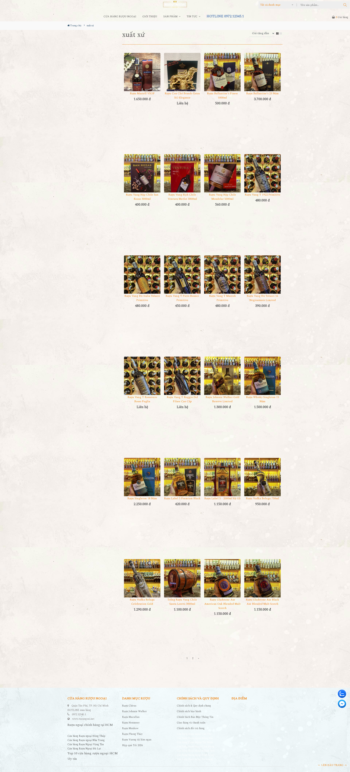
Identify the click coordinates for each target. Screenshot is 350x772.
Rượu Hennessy (131, 723)
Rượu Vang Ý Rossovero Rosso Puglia (142, 399)
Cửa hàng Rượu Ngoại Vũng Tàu (85, 744)
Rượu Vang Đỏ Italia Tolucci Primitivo (142, 298)
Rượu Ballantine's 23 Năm (262, 93)
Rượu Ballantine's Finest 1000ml (222, 95)
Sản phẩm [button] (170, 16)
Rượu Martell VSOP (142, 93)
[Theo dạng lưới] (277, 33)
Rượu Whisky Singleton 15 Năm (262, 399)
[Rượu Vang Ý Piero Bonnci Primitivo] (182, 279)
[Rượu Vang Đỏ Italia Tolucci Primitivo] (142, 279)
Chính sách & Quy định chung (194, 706)
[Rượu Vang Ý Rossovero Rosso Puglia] (142, 381)
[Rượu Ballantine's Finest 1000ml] (222, 77)
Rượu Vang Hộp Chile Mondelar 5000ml (222, 197)
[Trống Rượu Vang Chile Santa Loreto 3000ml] (182, 583)
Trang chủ (75, 25)
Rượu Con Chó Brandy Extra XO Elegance (182, 95)
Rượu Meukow (130, 728)
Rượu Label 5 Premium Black (182, 498)
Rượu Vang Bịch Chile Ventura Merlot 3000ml (182, 197)
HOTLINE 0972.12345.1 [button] (225, 16)
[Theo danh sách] (281, 33)
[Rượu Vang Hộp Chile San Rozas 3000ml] (142, 178)
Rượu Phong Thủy (132, 734)
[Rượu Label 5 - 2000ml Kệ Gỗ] (222, 482)
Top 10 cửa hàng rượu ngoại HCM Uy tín (92, 756)
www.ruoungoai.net (83, 719)
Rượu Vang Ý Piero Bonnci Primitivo (182, 298)
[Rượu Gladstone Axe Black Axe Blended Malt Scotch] (262, 583)
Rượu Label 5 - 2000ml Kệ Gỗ (222, 498)
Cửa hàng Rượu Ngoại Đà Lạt (84, 748)
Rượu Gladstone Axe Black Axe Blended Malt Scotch (262, 602)
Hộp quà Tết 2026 (132, 745)
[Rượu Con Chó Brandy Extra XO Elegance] (182, 77)
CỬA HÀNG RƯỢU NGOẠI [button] (120, 16)
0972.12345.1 (79, 714)
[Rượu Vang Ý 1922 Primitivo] (262, 178)
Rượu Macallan (130, 717)
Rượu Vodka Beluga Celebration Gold (142, 602)
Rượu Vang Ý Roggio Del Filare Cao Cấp (182, 399)
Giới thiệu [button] (149, 16)
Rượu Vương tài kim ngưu (136, 740)
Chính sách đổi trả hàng (191, 728)
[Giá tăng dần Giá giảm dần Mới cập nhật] (262, 33)
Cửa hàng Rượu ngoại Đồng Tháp (86, 736)
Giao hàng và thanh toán (191, 723)
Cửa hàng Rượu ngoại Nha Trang (86, 740)
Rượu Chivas (129, 706)
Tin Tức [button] (192, 16)
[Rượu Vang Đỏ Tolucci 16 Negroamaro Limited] (262, 279)
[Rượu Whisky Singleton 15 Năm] (262, 381)
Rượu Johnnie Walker (134, 711)
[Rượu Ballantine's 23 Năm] (262, 77)
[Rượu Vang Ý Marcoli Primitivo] (222, 279)
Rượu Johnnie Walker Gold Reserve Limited (222, 399)
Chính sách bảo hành (189, 711)
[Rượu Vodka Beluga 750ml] (262, 482)
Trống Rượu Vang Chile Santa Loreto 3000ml (182, 602)
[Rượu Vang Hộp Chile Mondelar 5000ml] (222, 178)
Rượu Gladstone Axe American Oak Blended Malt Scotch (222, 604)
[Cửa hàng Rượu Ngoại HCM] (175, 3)
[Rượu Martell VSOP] (142, 77)
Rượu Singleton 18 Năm (142, 498)
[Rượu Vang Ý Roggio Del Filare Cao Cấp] (182, 381)
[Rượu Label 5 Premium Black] (182, 482)
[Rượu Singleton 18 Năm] (142, 482)
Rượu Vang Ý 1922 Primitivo (262, 195)
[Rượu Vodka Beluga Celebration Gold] (142, 583)
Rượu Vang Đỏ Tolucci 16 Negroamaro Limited (262, 298)
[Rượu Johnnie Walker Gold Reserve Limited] (222, 381)
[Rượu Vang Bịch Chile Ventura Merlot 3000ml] (182, 178)
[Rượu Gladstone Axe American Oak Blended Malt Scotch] (222, 583)
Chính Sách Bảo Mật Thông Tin (195, 717)
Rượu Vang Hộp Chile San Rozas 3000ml (142, 197)
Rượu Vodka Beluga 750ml (262, 498)
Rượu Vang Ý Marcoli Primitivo (222, 298)
